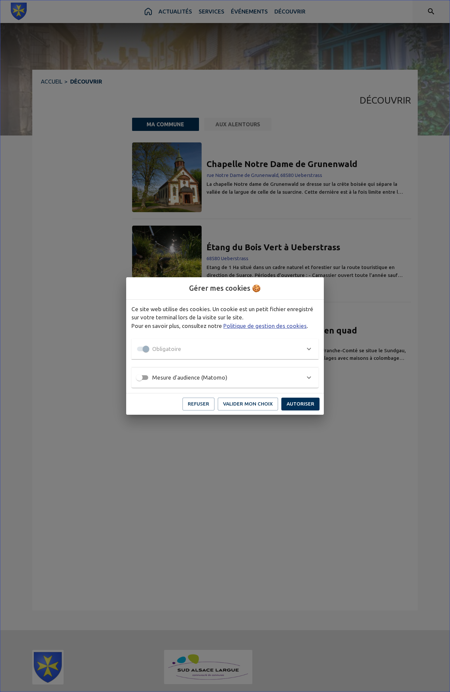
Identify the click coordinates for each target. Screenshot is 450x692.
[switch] (139, 377)
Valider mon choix (248, 404)
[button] (225, 349)
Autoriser (300, 404)
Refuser (198, 404)
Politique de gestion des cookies (265, 326)
